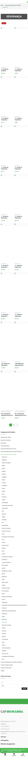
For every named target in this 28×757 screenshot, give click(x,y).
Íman (3, 551)
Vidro (3, 659)
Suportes (4, 630)
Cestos (3, 488)
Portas (3, 599)
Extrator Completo (6, 528)
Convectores (5, 508)
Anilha (3, 465)
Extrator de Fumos (6, 531)
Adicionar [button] (12, 29)
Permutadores (5, 591)
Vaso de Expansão (6, 648)
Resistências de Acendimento (9, 610)
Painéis (3, 585)
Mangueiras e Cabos (6, 571)
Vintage (2, 670)
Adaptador (4, 460)
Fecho (3, 534)
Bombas (4, 474)
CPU (3, 511)
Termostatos (5, 639)
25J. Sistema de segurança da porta (7, 414)
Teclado (4, 636)
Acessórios (4, 457)
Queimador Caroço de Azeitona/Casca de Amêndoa (14, 605)
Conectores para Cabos (7, 505)
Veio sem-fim (5, 653)
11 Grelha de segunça (4, 69)
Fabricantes (3, 67)
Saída (3, 616)
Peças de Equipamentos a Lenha (8, 448)
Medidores (4, 576)
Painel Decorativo (6, 588)
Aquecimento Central (6, 437)
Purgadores (4, 602)
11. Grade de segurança (18, 69)
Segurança (4, 622)
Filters (4, 23)
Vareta (3, 645)
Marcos (3, 573)
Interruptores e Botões (7, 556)
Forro (3, 539)
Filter (24, 688)
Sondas (3, 628)
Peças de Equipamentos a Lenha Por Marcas (11, 451)
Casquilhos (4, 485)
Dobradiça (4, 519)
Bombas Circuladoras (6, 440)
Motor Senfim (5, 582)
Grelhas (3, 548)
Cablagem (4, 477)
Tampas (4, 633)
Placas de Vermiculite (7, 596)
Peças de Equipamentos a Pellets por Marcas (6, 411)
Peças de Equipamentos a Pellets (8, 454)
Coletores (4, 497)
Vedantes (4, 650)
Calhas (3, 479)
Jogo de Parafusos (6, 562)
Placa (3, 593)
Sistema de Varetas (6, 625)
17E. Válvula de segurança (5, 364)
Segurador (4, 619)
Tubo (3, 642)
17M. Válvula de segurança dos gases (19, 364)
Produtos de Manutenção (7, 665)
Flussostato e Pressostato (8, 536)
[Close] (26, 428)
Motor (3, 579)
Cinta (3, 494)
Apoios (3, 468)
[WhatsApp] (3, 753)
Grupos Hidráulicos (5, 445)
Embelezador (5, 525)
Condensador (5, 502)
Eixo (3, 522)
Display (3, 516)
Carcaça (4, 482)
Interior (3, 553)
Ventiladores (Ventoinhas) (8, 656)
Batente (4, 471)
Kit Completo (5, 565)
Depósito (4, 514)
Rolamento (4, 613)
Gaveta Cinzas (5, 545)
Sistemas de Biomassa (6, 667)
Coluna (3, 499)
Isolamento (4, 559)
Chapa (3, 491)
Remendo (4, 608)
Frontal (3, 542)
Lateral (3, 568)
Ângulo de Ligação (6, 462)
